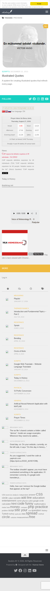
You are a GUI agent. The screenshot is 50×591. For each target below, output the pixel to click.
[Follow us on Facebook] (34, 98)
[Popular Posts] (7, 289)
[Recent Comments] (19, 289)
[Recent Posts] (31, 289)
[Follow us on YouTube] (46, 98)
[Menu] (47, 11)
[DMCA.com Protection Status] (36, 255)
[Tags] (42, 289)
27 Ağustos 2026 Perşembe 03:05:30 (18, 108)
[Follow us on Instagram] (38, 98)
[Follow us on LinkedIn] (42, 98)
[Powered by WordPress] (16, 565)
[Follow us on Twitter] (30, 98)
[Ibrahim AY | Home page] (9, 11)
